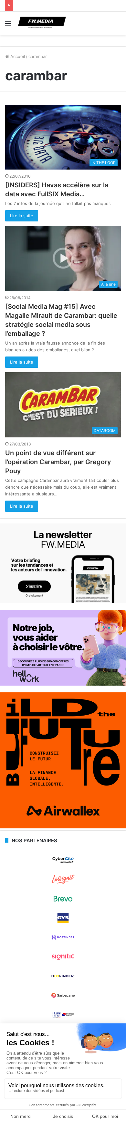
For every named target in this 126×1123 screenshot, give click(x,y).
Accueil (17, 56)
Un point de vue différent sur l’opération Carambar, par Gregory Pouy (58, 462)
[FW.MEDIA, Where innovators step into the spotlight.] (42, 23)
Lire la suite (21, 215)
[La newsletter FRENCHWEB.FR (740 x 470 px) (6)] (63, 601)
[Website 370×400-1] (63, 826)
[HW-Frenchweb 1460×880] (63, 684)
